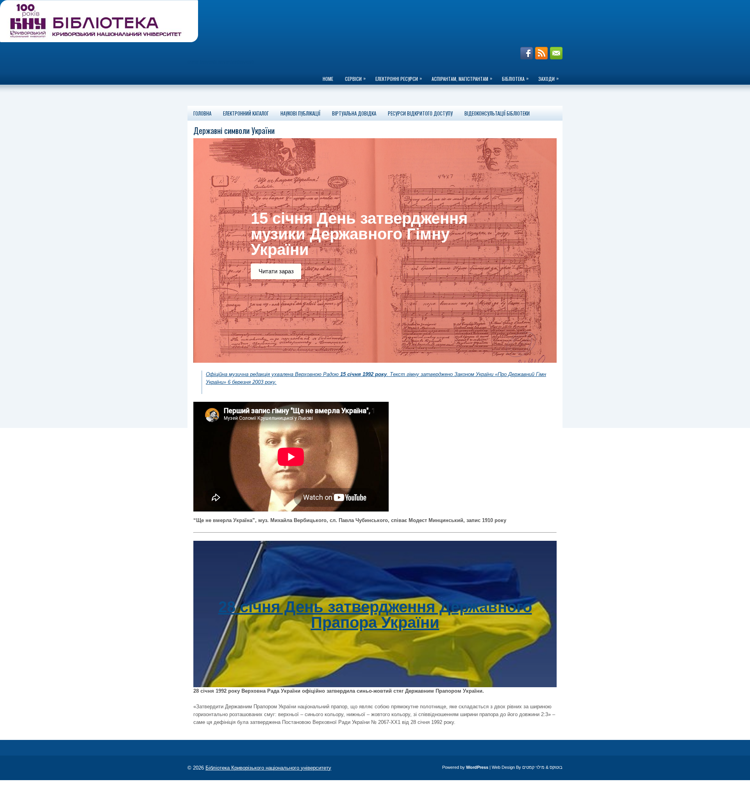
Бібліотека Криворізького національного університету (268, 768)
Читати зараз (276, 271)
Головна (202, 113)
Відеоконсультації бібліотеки (497, 113)
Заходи (548, 78)
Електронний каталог (246, 113)
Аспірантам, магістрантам (462, 78)
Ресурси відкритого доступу (420, 113)
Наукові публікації (300, 113)
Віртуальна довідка (354, 113)
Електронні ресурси (398, 78)
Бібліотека (515, 78)
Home (328, 78)
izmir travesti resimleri (213, 62)
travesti (246, 62)
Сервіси (355, 78)
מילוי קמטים (533, 767)
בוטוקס (556, 767)
